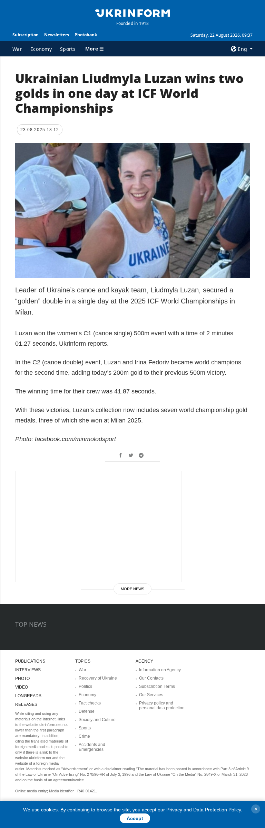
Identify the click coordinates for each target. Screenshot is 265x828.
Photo (22, 678)
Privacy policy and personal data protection (162, 705)
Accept (135, 818)
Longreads (28, 695)
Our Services (151, 694)
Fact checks (90, 703)
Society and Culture (97, 719)
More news (132, 589)
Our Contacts (151, 678)
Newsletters (56, 35)
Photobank (86, 35)
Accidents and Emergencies (92, 747)
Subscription (25, 35)
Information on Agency (160, 669)
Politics (85, 686)
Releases (26, 704)
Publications (30, 661)
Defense (87, 711)
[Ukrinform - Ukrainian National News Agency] (132, 12)
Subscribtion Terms (157, 686)
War (17, 49)
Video (21, 687)
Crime (84, 736)
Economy (41, 49)
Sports (68, 49)
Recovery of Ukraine (98, 678)
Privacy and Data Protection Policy (203, 809)
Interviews (28, 669)
